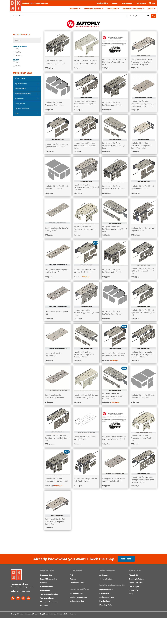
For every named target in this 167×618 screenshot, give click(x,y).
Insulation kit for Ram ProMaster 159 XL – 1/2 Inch (113, 187)
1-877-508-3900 (23, 591)
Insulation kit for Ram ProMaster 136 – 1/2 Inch (111, 270)
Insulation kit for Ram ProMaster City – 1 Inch (54, 103)
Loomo (72, 614)
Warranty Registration (49, 594)
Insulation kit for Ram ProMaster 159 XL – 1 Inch (55, 62)
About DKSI (133, 575)
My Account (141, 3)
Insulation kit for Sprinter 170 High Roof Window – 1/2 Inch (114, 438)
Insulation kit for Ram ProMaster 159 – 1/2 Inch (111, 103)
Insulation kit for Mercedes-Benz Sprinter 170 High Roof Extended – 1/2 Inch (142, 480)
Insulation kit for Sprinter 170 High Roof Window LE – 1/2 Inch (114, 62)
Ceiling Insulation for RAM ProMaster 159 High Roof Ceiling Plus (55, 521)
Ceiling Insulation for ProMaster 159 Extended (54, 396)
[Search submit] (153, 16)
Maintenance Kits (77, 601)
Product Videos (102, 3)
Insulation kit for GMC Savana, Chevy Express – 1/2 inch (86, 396)
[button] (75, 8)
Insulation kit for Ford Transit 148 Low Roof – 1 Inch (143, 187)
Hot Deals (44, 605)
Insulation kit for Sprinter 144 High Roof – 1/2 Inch (85, 479)
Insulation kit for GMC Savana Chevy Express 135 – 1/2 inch (86, 62)
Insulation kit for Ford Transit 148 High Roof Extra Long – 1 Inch (143, 271)
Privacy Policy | (38, 614)
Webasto (43, 582)
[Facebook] (13, 598)
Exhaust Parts (104, 593)
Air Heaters (103, 575)
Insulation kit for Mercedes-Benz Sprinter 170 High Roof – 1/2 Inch (86, 103)
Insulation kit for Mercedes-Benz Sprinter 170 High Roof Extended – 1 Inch (142, 354)
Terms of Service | (50, 614)
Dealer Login (134, 586)
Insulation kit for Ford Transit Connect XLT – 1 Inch (57, 187)
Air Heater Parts (76, 593)
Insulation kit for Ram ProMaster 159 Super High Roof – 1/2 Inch (86, 187)
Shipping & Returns (136, 579)
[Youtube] (28, 598)
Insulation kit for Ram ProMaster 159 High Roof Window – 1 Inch (84, 354)
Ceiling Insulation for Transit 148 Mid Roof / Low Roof (113, 479)
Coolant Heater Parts (78, 597)
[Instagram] (23, 598)
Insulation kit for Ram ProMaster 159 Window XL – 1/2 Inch (114, 229)
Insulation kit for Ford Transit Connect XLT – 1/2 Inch (143, 396)
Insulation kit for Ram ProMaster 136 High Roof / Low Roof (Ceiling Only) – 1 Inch (143, 103)
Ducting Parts (104, 601)
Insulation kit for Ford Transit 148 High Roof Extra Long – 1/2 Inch (143, 312)
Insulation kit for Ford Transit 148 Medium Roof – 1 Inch (57, 145)
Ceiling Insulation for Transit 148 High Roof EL (85, 438)
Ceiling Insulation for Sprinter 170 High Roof (57, 229)
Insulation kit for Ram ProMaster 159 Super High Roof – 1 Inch (86, 312)
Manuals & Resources (48, 601)
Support (115, 3)
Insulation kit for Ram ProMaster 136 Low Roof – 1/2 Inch (85, 229)
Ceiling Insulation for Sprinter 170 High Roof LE (57, 270)
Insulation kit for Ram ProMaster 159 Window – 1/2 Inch (113, 145)
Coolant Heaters (105, 579)
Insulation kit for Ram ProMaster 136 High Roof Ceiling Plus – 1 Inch (141, 145)
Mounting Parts (105, 605)
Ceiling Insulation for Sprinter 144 (57, 312)
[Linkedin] (18, 598)
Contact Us (133, 590)
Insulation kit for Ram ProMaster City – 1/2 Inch (112, 312)
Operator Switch (106, 589)
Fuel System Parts (106, 597)
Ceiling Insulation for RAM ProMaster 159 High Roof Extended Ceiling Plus (141, 62)
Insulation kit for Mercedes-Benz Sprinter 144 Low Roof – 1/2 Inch (85, 145)
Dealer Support (127, 3)
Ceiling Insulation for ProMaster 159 (53, 354)
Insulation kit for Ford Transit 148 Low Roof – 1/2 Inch (85, 270)
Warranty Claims (47, 598)
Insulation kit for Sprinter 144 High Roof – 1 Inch (142, 229)
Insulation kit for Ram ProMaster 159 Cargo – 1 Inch (56, 479)
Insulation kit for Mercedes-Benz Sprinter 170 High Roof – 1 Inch (57, 438)
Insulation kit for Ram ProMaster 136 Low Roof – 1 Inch (142, 438)
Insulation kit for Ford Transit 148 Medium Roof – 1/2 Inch (114, 354)
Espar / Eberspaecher (48, 579)
